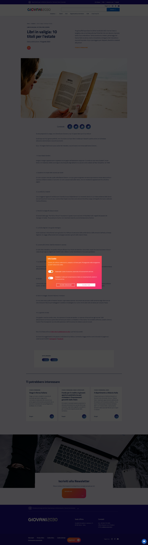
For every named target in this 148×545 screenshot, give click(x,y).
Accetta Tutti (86, 285)
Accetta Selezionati (66, 285)
